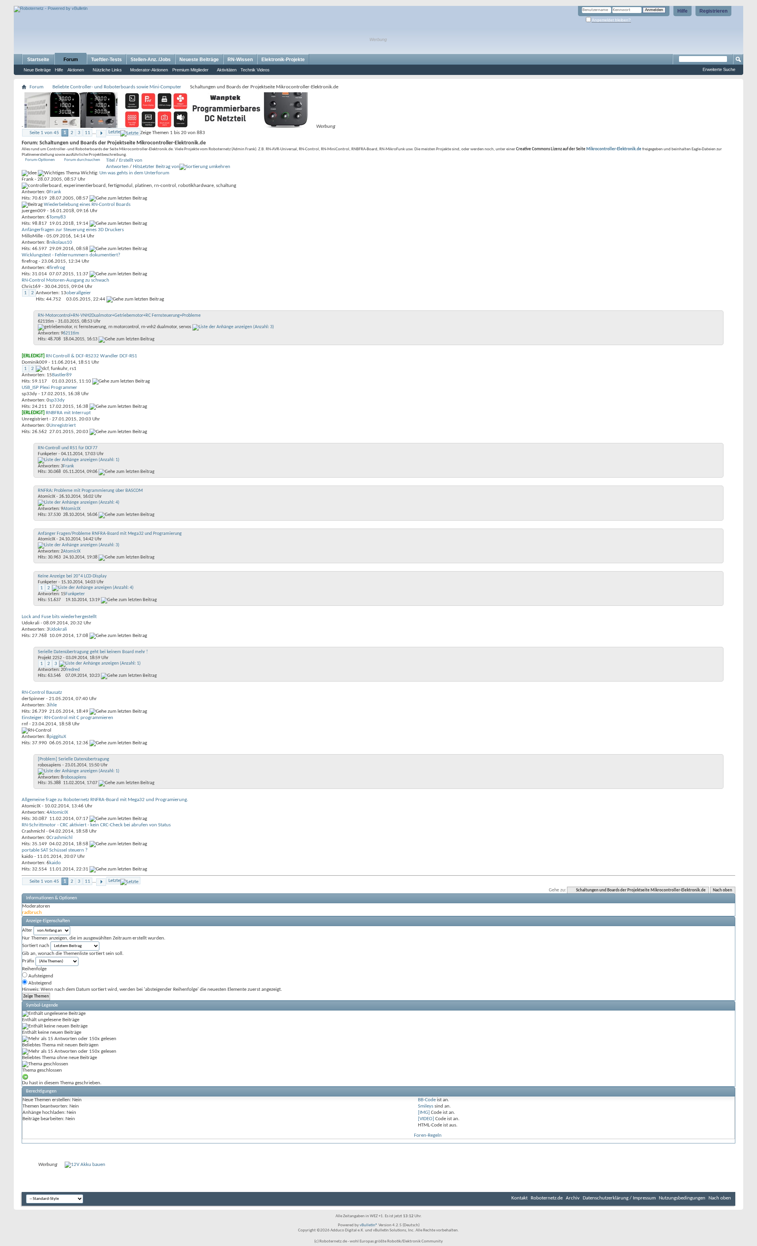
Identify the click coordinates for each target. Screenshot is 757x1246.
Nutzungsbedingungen (682, 1198)
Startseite (38, 59)
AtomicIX (46, 496)
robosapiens (49, 765)
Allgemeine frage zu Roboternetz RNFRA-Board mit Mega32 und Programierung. (105, 799)
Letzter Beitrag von (160, 166)
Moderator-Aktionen (149, 69)
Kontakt (519, 1198)
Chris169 (31, 286)
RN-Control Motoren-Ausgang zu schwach (65, 280)
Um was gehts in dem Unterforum (134, 173)
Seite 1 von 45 (44, 132)
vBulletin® (369, 1225)
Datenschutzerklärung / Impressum (619, 1198)
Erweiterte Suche (719, 69)
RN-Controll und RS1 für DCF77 (67, 448)
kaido (27, 856)
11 (87, 132)
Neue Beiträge (37, 69)
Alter (27, 930)
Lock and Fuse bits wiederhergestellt (59, 616)
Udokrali (30, 623)
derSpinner (33, 698)
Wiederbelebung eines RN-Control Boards (87, 204)
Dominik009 (34, 362)
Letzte (114, 132)
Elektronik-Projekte (283, 59)
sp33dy (29, 393)
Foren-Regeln (428, 1135)
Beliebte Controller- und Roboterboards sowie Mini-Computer (116, 87)
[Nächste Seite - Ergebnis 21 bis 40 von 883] (101, 133)
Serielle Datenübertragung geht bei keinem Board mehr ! (93, 652)
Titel (110, 160)
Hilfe (682, 11)
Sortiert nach (35, 945)
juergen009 (34, 210)
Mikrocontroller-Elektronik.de (613, 149)
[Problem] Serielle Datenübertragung (73, 759)
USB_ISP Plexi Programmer (49, 387)
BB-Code (427, 1099)
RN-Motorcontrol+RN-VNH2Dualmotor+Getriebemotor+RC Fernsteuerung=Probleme (119, 315)
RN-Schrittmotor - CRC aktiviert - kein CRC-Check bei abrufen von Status (96, 825)
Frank (28, 179)
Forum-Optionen (40, 160)
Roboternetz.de (547, 1198)
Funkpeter (47, 454)
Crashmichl (33, 831)
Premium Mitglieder (190, 69)
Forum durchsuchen (82, 160)
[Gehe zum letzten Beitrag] (118, 198)
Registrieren (713, 11)
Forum (70, 59)
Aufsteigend (40, 976)
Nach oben (722, 890)
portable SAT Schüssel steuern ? (55, 850)
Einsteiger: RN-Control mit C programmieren (67, 717)
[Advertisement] (106, 3)
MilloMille (32, 236)
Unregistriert (35, 419)
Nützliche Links (107, 69)
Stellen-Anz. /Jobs (151, 59)
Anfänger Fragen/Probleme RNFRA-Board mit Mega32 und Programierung (110, 533)
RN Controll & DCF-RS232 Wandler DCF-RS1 (91, 356)
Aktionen (75, 69)
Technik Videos (255, 69)
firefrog (29, 261)
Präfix (28, 961)
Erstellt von (130, 160)
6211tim (46, 321)
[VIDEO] (426, 1118)
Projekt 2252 (50, 658)
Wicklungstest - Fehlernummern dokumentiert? (71, 255)
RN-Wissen (240, 59)
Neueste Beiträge (199, 59)
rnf (25, 724)
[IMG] (424, 1112)
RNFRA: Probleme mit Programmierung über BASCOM (90, 490)
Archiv (573, 1198)
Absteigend (39, 983)
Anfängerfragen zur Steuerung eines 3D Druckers (73, 229)
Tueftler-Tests (106, 59)
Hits (137, 166)
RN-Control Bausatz (42, 692)
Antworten (117, 166)
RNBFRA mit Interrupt (68, 412)
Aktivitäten (227, 69)
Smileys (425, 1106)
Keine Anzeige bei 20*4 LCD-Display (72, 576)
